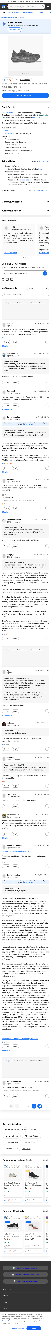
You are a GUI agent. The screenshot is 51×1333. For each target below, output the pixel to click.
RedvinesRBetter (14, 520)
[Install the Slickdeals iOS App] (25, 1281)
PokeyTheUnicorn (14, 845)
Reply (15, 342)
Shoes (33, 1129)
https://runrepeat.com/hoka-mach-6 (16, 851)
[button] (10, 79)
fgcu (9, 671)
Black (7, 131)
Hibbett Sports (7, 113)
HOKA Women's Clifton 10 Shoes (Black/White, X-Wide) (10, 1235)
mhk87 (12, 227)
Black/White (9, 133)
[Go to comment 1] (23, 257)
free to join (36, 117)
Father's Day (12, 1148)
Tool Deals (40, 12)
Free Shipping (12, 1142)
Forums (13, 17)
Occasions (30, 1142)
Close (34, 1328)
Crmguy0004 (12, 354)
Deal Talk (21, 17)
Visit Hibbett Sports (25, 95)
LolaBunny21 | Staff (42, 190)
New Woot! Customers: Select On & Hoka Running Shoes (33, 1235)
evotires (10, 479)
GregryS (10, 555)
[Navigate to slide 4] (28, 73)
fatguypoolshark (14, 417)
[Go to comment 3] (27, 257)
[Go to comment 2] (25, 257)
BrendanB (11, 391)
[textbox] (22, 273)
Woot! (27, 1196)
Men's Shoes (12, 1136)
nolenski (10, 723)
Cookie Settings (18, 1328)
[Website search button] (42, 6)
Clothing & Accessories (15, 1129)
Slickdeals (5, 17)
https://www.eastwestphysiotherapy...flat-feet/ (20, 1039)
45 (8, 80)
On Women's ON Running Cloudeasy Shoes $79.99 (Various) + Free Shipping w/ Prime (33, 1184)
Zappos (6, 1246)
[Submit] (5, 294)
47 (28, 1251)
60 (7, 1251)
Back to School (13, 12)
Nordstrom (7, 1196)
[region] (25, 1322)
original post (24, 180)
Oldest (30, 288)
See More (26, 1148)
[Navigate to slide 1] (23, 73)
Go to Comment (10, 253)
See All (45, 1160)
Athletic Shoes (31, 1136)
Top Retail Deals (27, 12)
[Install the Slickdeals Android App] (25, 1274)
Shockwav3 (12, 794)
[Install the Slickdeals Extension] (25, 1268)
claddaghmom (13, 815)
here (40, 169)
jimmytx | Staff (44, 161)
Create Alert (15, 30)
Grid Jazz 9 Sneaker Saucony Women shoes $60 (12, 1184)
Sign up (9, 303)
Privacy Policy (7, 1321)
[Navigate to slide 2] (25, 73)
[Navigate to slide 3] (26, 73)
